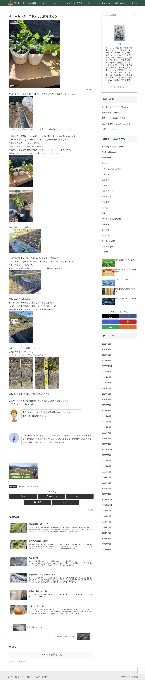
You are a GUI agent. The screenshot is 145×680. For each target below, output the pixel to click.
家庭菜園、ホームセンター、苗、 (29, 486)
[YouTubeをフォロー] (120, 87)
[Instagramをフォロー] (117, 87)
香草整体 (45, 677)
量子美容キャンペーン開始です (115, 107)
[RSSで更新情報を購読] (126, 87)
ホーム (10, 677)
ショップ (37, 677)
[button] (65, 502)
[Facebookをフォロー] (114, 87)
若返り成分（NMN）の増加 (113, 118)
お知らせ (29, 677)
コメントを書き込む (51, 654)
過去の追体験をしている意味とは (116, 124)
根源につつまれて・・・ (112, 129)
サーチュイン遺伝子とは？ (113, 113)
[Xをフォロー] (111, 87)
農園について (19, 677)
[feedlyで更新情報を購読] (123, 87)
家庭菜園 (13, 486)
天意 (119, 44)
